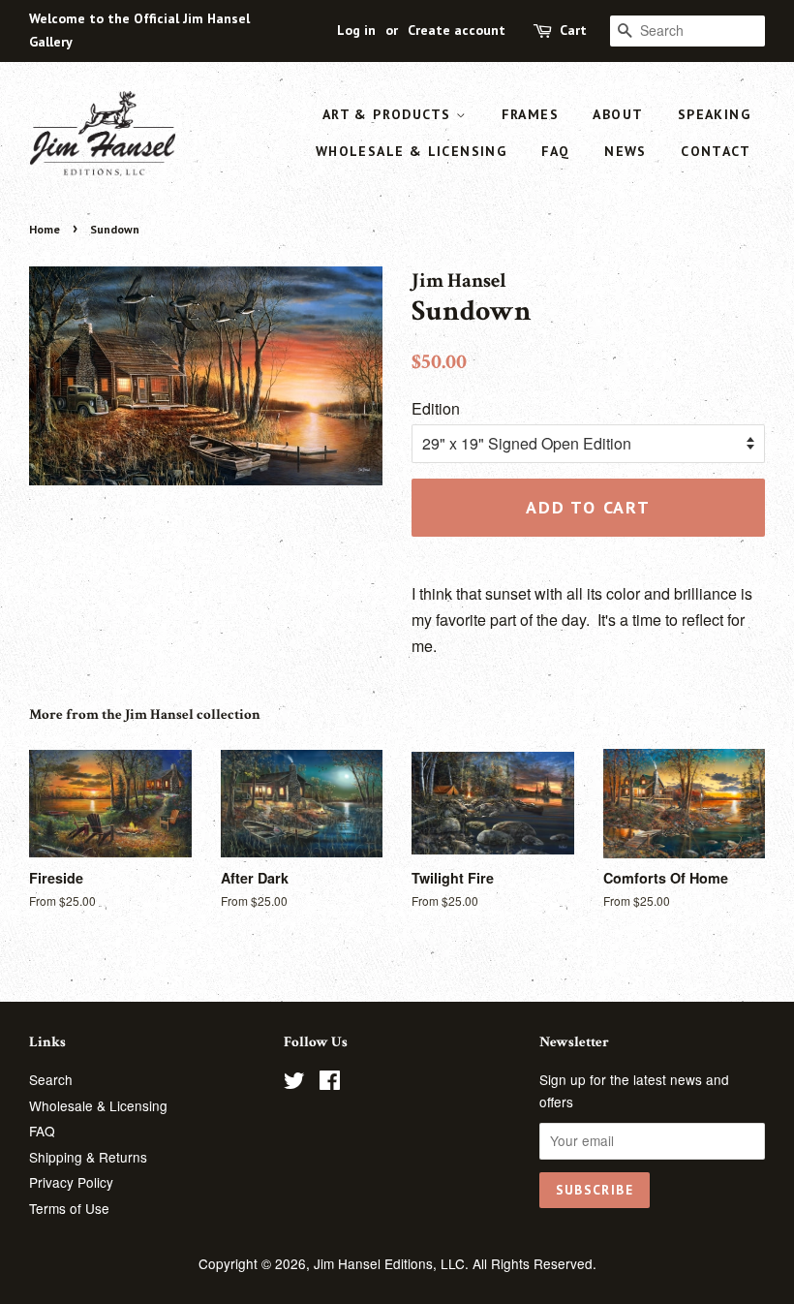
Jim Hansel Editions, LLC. (393, 1263)
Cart (573, 30)
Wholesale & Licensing (411, 151)
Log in (356, 30)
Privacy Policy (71, 1182)
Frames (530, 114)
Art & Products (389, 114)
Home (44, 229)
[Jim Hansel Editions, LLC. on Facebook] (330, 1083)
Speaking (714, 114)
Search (51, 1079)
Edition (436, 408)
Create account (456, 30)
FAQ (555, 151)
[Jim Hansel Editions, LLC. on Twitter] (294, 1083)
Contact (715, 151)
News (625, 151)
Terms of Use (69, 1208)
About (618, 114)
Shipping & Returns (88, 1156)
